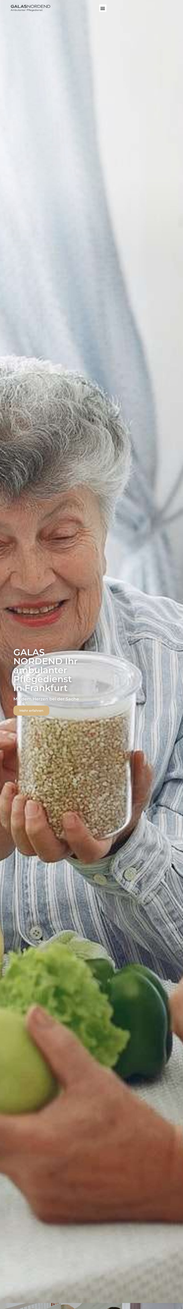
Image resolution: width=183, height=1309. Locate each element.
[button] (102, 8)
